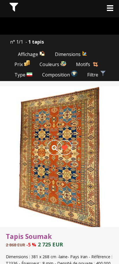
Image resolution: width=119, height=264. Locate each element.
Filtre (93, 75)
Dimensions (68, 54)
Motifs (83, 64)
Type (20, 75)
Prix (19, 64)
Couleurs (50, 64)
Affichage (28, 54)
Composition (56, 75)
